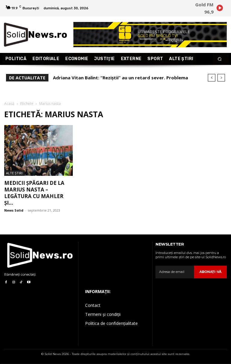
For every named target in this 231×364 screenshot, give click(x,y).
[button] (220, 59)
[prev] (211, 77)
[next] (221, 77)
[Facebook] (6, 282)
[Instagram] (13, 282)
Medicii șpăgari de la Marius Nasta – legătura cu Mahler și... (34, 192)
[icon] (220, 8)
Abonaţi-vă (210, 272)
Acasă (9, 103)
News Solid (13, 210)
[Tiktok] (21, 282)
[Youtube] (28, 282)
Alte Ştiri (14, 173)
